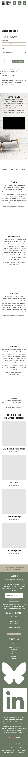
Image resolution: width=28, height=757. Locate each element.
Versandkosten (14, 619)
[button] (14, 3)
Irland (11, 169)
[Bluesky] (14, 685)
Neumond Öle (17, 748)
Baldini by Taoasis (11, 752)
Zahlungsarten (14, 621)
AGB (14, 625)
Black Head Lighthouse (14, 550)
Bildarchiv (14, 652)
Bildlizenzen (14, 654)
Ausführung (5, 40)
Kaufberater (14, 649)
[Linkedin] (14, 713)
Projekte (14, 658)
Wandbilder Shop (14, 647)
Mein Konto (14, 616)
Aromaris (21, 752)
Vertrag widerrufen (14, 634)
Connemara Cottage (14, 516)
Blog (14, 645)
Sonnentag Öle (22, 750)
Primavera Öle (8, 750)
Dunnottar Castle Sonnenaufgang (14, 448)
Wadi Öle (15, 750)
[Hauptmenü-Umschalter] (24, 3)
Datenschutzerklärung (14, 627)
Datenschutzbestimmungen (9, 608)
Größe (3, 48)
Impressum (14, 630)
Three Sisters (14, 482)
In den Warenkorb (18, 61)
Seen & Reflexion (20, 169)
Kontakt (14, 643)
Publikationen (14, 656)
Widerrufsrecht (14, 623)
